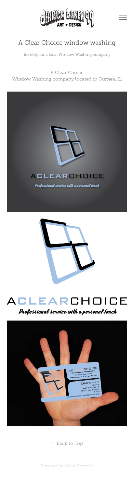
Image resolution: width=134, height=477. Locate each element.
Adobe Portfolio (78, 466)
